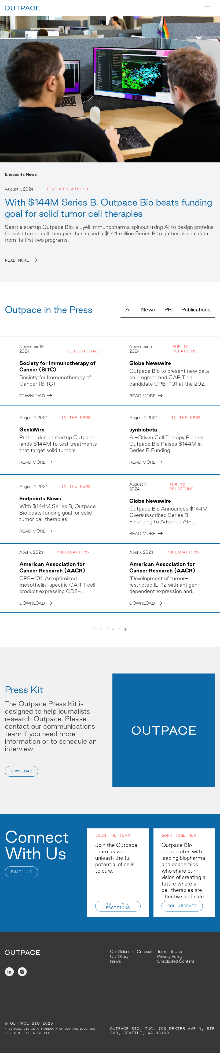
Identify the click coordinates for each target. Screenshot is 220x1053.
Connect (145, 951)
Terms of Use (169, 951)
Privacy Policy (169, 956)
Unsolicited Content (175, 961)
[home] (22, 8)
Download (21, 771)
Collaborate (182, 906)
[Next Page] (125, 629)
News (115, 961)
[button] (209, 8)
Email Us (21, 872)
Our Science (121, 951)
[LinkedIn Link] (9, 971)
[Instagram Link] (22, 971)
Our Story (119, 956)
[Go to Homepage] (22, 952)
